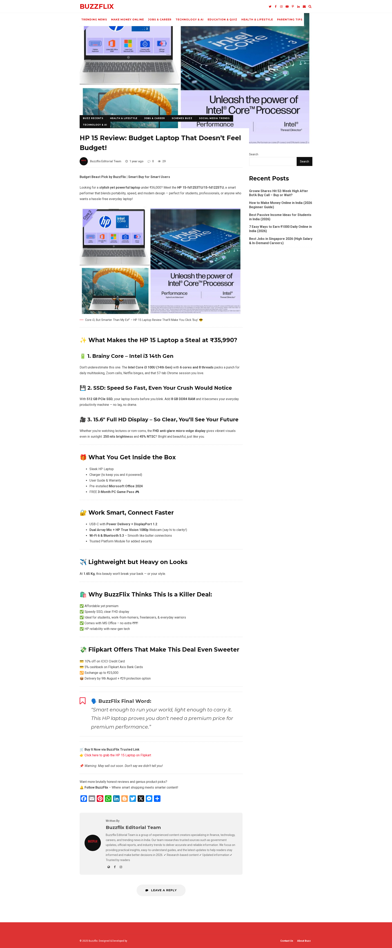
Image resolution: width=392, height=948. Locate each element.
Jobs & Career (160, 19)
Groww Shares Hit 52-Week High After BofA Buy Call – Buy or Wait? (278, 193)
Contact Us (286, 940)
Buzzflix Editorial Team (105, 161)
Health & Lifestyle (257, 19)
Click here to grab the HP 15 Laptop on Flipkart (118, 755)
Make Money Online (127, 19)
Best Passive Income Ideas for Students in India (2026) (280, 217)
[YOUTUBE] (287, 6)
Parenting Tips (289, 19)
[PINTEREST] (292, 6)
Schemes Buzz (182, 118)
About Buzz (304, 940)
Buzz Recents (93, 118)
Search (253, 154)
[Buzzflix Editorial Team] (93, 850)
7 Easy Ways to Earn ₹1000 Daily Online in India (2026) (280, 229)
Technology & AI (190, 19)
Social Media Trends (214, 118)
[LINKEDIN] (298, 6)
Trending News (94, 19)
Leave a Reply (163, 890)
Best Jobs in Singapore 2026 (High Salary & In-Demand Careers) (280, 241)
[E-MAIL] (304, 6)
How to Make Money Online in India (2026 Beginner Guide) (280, 205)
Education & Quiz (222, 19)
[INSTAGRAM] (281, 6)
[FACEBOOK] (275, 6)
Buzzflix (97, 6)
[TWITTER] (269, 6)
